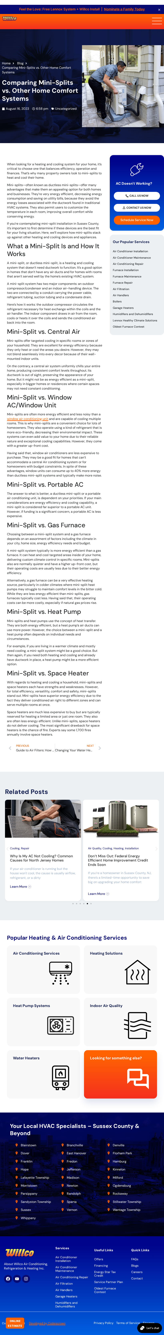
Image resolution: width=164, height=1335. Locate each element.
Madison (73, 1177)
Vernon (72, 1210)
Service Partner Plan (108, 1282)
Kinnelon (119, 1169)
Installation (132, 848)
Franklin (26, 1161)
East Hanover (77, 1153)
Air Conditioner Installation (130, 251)
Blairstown (29, 1145)
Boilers (117, 301)
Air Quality (94, 848)
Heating (119, 848)
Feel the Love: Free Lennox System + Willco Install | (82, 9)
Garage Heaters (123, 308)
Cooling (15, 848)
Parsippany (29, 1193)
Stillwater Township (127, 1202)
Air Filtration (121, 289)
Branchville (75, 1145)
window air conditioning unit (27, 419)
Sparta (72, 1202)
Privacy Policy (103, 1323)
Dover (25, 1153)
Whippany (29, 1218)
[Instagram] (26, 1279)
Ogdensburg (122, 1185)
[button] (7, 848)
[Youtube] (17, 1279)
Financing (101, 1266)
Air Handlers (121, 295)
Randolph (74, 1193)
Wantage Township (126, 1210)
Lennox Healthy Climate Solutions (135, 320)
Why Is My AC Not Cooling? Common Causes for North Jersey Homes (41, 858)
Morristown (29, 1185)
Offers (98, 1259)
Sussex (26, 1210)
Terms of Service (128, 1323)
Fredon (72, 1161)
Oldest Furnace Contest (128, 326)
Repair (25, 848)
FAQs (134, 1259)
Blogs (135, 1266)
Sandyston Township (36, 1202)
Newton (72, 1185)
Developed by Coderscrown (47, 1323)
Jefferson (73, 1169)
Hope (25, 1169)
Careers (137, 1272)
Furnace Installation (126, 270)
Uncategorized (66, 109)
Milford (118, 1177)
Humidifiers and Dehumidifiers (133, 314)
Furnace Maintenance (127, 276)
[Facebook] (8, 1279)
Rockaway (120, 1193)
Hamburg (119, 1161)
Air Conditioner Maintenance (132, 257)
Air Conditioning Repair (128, 264)
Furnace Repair (123, 282)
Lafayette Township (35, 1177)
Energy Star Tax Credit (105, 1274)
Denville (118, 1145)
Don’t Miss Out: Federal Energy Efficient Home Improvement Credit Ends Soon (118, 860)
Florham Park (123, 1153)
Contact (137, 1278)
